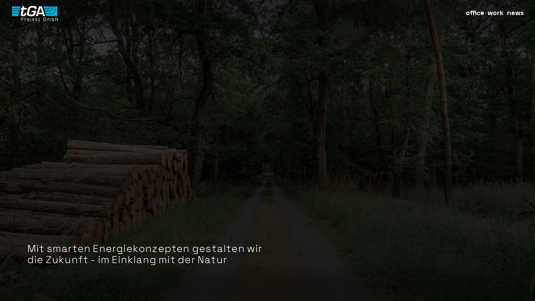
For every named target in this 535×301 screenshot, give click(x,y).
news (515, 12)
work (496, 12)
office (475, 12)
